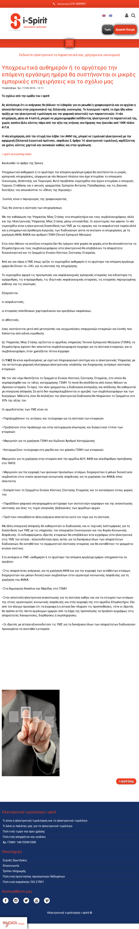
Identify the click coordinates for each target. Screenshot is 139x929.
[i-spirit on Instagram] (16, 900)
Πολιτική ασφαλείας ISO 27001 (23, 882)
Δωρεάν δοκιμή (125, 29)
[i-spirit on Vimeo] (47, 900)
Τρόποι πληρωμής (14, 871)
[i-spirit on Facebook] (6, 900)
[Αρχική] (29, 34)
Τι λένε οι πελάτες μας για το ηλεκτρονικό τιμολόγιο (37, 826)
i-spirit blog (126, 781)
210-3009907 (78, 3)
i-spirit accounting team (16, 154)
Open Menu (69, 43)
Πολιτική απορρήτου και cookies (24, 837)
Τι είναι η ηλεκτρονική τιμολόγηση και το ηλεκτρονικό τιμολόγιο (45, 820)
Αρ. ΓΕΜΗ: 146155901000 (19, 842)
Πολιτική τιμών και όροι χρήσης (24, 831)
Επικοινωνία (11, 865)
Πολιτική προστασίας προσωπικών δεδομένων (34, 876)
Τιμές (107, 29)
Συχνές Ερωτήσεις (15, 860)
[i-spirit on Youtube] (36, 900)
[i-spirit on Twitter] (26, 900)
